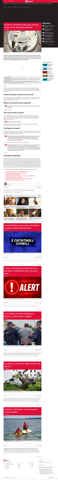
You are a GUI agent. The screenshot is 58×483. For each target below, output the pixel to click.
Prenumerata (49, 3)
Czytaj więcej (50, 44)
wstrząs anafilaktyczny (25, 190)
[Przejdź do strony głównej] (28, 1)
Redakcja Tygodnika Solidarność (9, 462)
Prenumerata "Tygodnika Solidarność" (9, 464)
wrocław (19, 190)
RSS (16, 477)
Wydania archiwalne (7, 466)
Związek (9, 3)
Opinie (45, 3)
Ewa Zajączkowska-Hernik (19, 142)
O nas (18, 462)
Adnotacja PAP (6, 468)
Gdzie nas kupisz (7, 465)
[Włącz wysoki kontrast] (6, 1)
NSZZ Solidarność (10, 1)
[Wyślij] (53, 465)
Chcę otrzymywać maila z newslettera (46, 467)
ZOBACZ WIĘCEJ (31, 190)
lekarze (11, 190)
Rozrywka (42, 3)
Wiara (30, 3)
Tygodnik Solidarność (25, 3)
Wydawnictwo (19, 464)
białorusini (7, 190)
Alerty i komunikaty (35, 3)
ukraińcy (15, 190)
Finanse (18, 3)
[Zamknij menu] (1, 1)
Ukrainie (7, 83)
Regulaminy (13, 477)
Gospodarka (14, 3)
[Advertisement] (29, 15)
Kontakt (19, 466)
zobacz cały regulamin (47, 473)
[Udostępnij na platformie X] (40, 187)
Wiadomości (6, 3)
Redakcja (19, 465)
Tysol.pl (53, 477)
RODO (10, 477)
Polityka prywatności (6, 477)
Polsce (27, 79)
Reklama (19, 468)
